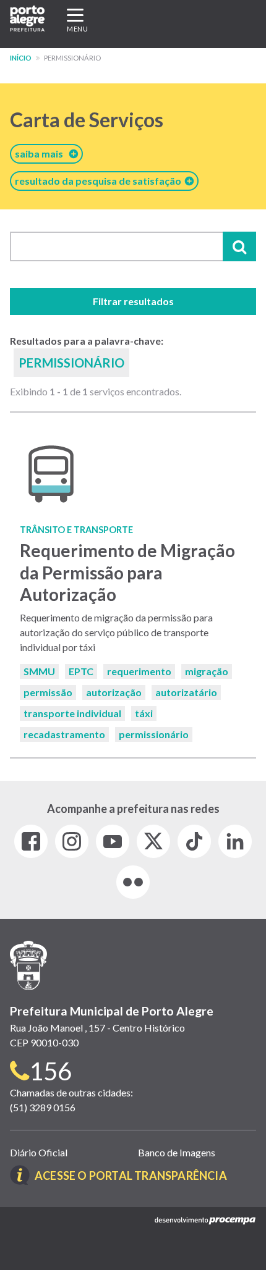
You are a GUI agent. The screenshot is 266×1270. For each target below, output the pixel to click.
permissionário (154, 734)
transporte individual (72, 713)
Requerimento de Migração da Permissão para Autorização (127, 572)
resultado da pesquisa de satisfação (100, 181)
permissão (48, 692)
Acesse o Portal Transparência (131, 1175)
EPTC (81, 671)
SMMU (39, 671)
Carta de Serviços (86, 119)
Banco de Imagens (176, 1152)
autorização (114, 692)
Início (21, 58)
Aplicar (239, 246)
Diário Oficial (38, 1152)
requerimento (139, 671)
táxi (144, 713)
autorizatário (186, 692)
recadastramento (64, 734)
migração (206, 671)
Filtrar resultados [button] (133, 301)
